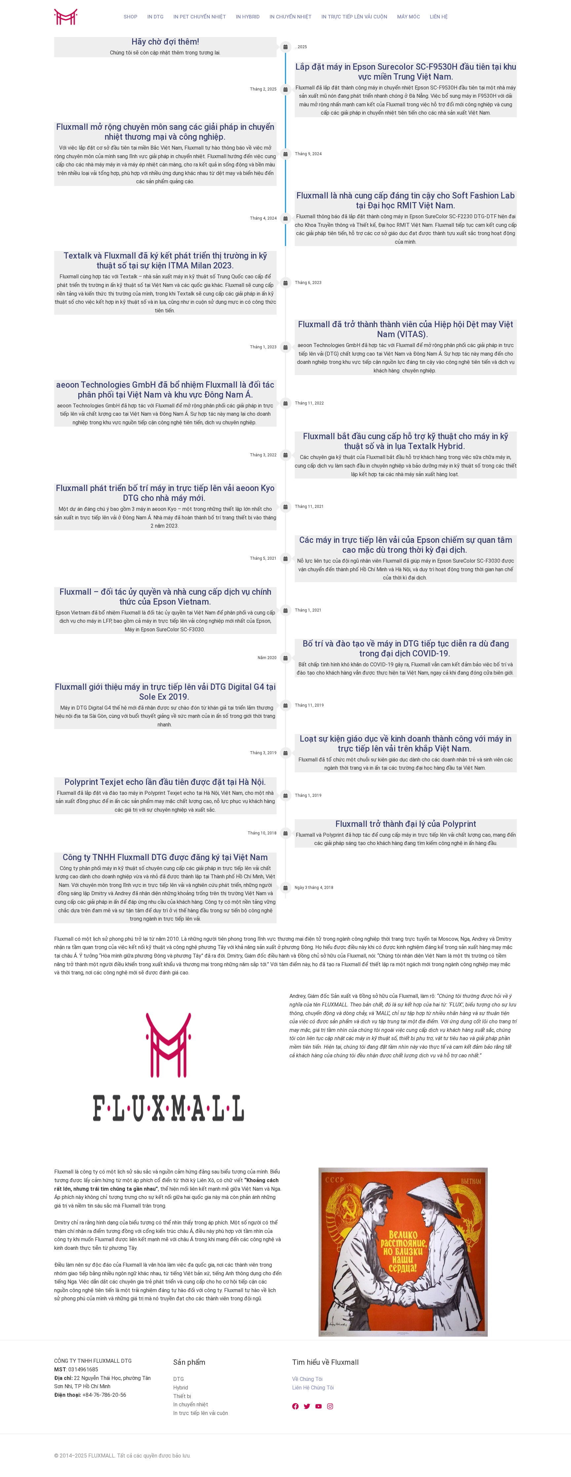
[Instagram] (330, 1406)
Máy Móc (408, 17)
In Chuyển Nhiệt (291, 17)
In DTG (155, 17)
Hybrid (180, 1388)
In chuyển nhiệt (190, 1404)
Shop (130, 17)
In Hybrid (248, 17)
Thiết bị (182, 1396)
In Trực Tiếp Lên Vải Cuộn (354, 17)
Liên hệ (439, 17)
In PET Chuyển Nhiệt (199, 17)
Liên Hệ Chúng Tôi (313, 1388)
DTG (178, 1379)
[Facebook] (295, 1406)
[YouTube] (318, 1406)
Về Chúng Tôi (307, 1379)
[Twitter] (307, 1406)
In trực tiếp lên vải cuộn (200, 1413)
